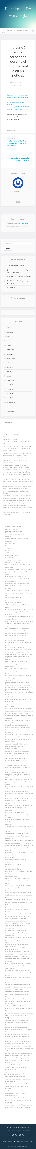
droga (9, 345)
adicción (9, 328)
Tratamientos (25, 1130)
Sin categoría (11, 402)
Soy (28, 1128)
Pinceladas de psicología (18, 13)
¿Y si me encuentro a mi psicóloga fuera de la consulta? (18, 271)
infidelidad (10, 350)
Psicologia (10, 389)
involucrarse (11, 358)
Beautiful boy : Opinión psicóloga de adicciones (18, 282)
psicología (14, 85)
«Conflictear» (11, 288)
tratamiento (10, 411)
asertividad (10, 337)
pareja (9, 376)
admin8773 (18, 191)
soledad (9, 407)
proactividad (11, 380)
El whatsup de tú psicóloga (15, 265)
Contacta (23, 1128)
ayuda (9, 341)
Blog (17, 1128)
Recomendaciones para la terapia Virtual (18, 159)
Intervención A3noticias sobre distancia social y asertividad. (17, 143)
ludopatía (10, 367)
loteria (9, 363)
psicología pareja (12, 398)
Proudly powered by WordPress (12, 1142)
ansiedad (10, 332)
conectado (24, 224)
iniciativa (10, 354)
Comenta (22, 85)
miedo (9, 372)
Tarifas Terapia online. (13, 1130)
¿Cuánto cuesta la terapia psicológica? (19, 277)
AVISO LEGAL (11, 1128)
